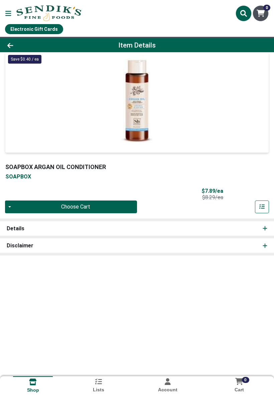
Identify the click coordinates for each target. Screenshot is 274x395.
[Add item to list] (262, 207)
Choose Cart (75, 207)
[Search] (243, 13)
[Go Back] (38, 45)
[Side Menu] (8, 13)
